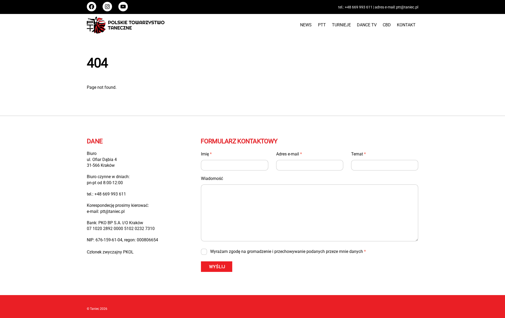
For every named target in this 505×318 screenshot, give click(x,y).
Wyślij (217, 266)
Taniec (94, 309)
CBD (387, 24)
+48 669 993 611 (358, 7)
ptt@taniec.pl (407, 7)
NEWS (306, 24)
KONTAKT (406, 24)
